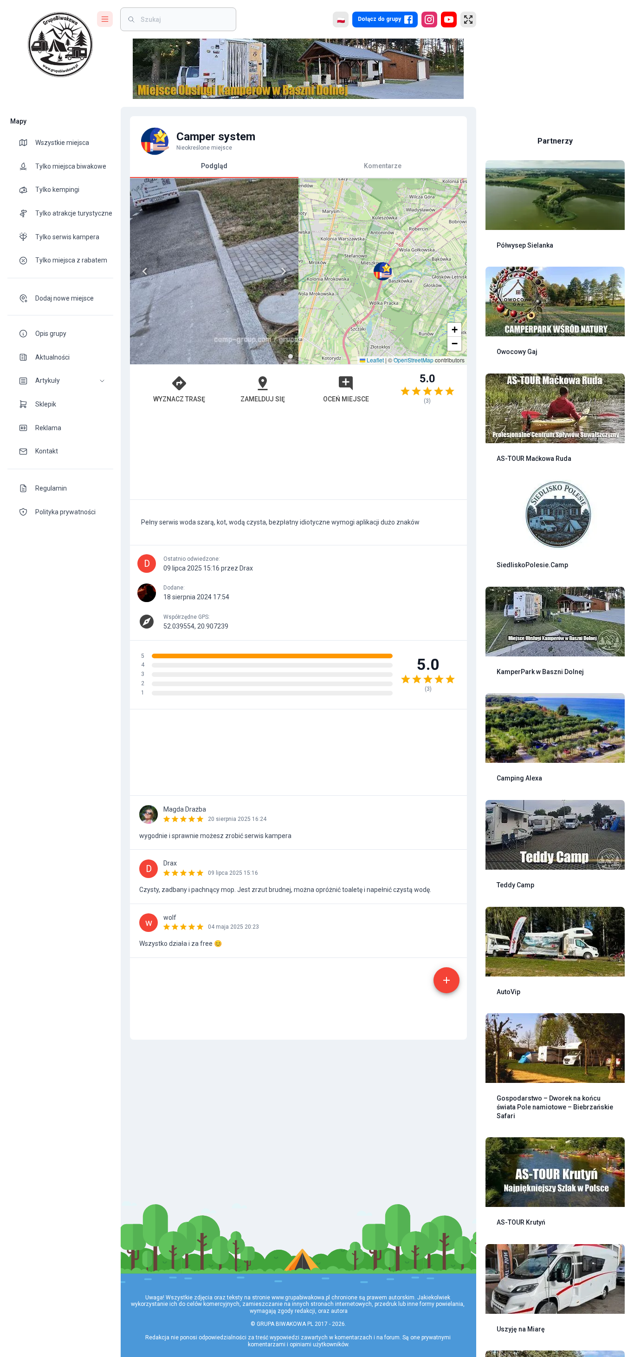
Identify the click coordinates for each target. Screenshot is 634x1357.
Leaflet (374, 360)
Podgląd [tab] (214, 166)
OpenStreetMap (413, 360)
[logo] (60, 44)
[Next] (283, 271)
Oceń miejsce (346, 399)
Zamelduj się (262, 399)
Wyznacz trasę (179, 399)
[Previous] (145, 271)
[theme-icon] (27, 142)
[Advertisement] (298, 456)
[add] (446, 980)
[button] (60, 381)
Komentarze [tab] (382, 166)
